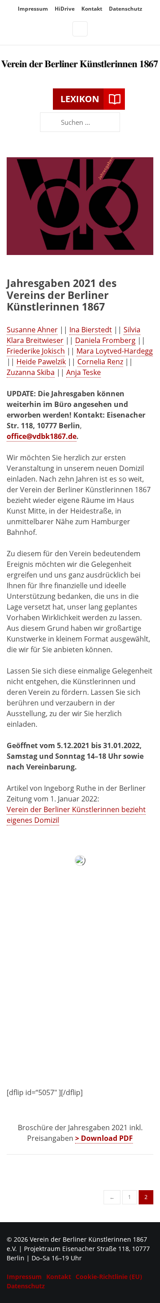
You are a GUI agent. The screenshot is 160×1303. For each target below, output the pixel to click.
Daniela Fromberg (105, 340)
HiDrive (65, 8)
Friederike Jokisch (36, 351)
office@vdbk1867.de (41, 436)
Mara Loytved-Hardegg (114, 351)
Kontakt (91, 8)
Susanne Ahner (32, 330)
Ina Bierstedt (90, 330)
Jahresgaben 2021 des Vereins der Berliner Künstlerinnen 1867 (61, 295)
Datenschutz (125, 8)
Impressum (33, 8)
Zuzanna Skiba (31, 372)
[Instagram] (80, 28)
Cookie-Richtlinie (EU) (109, 1276)
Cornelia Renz (100, 362)
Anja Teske (83, 372)
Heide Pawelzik (41, 362)
